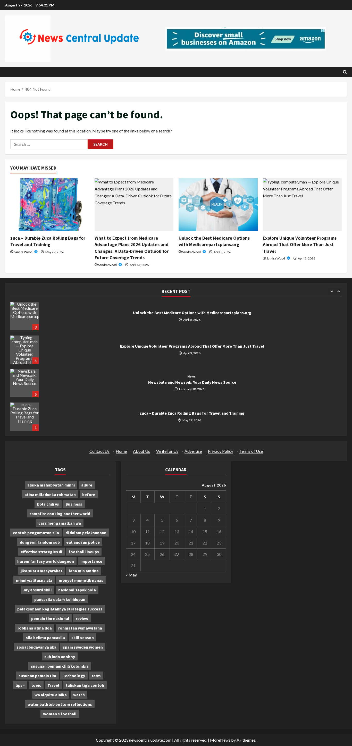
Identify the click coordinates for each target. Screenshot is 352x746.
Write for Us (167, 451)
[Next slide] (338, 291)
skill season (82, 637)
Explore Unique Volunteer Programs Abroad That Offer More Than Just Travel (300, 244)
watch (79, 694)
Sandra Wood (23, 252)
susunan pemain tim (37, 675)
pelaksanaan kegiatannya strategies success (59, 608)
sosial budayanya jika (36, 647)
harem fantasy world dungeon (45, 561)
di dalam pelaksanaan (85, 532)
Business (73, 504)
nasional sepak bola (77, 589)
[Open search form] (345, 72)
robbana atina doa (35, 628)
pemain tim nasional (50, 618)
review (82, 618)
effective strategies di (41, 551)
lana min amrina (84, 570)
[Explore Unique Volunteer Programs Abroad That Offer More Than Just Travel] (302, 204)
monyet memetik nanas (81, 580)
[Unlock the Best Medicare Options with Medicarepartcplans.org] (218, 204)
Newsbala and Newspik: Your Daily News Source (24, 383)
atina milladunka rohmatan (50, 494)
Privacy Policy (220, 451)
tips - (20, 685)
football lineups (84, 551)
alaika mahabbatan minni (51, 485)
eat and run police (83, 542)
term (96, 675)
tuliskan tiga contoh (85, 685)
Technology (74, 675)
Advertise (193, 451)
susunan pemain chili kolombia (60, 666)
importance (91, 561)
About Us (141, 451)
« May (131, 574)
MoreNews (220, 739)
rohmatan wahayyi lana (80, 628)
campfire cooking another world (59, 513)
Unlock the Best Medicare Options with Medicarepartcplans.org (24, 316)
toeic (36, 685)
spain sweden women (83, 647)
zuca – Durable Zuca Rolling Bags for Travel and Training (24, 417)
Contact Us (99, 451)
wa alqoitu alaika (51, 694)
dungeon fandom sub (40, 542)
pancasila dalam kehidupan (59, 599)
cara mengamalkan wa (59, 523)
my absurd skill (38, 589)
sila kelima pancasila (45, 637)
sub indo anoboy (59, 656)
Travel (53, 685)
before (88, 494)
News (191, 376)
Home (121, 451)
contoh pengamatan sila (36, 532)
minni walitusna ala (34, 580)
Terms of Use (251, 451)
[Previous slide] (331, 291)
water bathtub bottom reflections (60, 704)
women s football (60, 713)
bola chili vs (48, 504)
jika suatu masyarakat (41, 570)
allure (86, 485)
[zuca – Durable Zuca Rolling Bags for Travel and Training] (49, 204)
